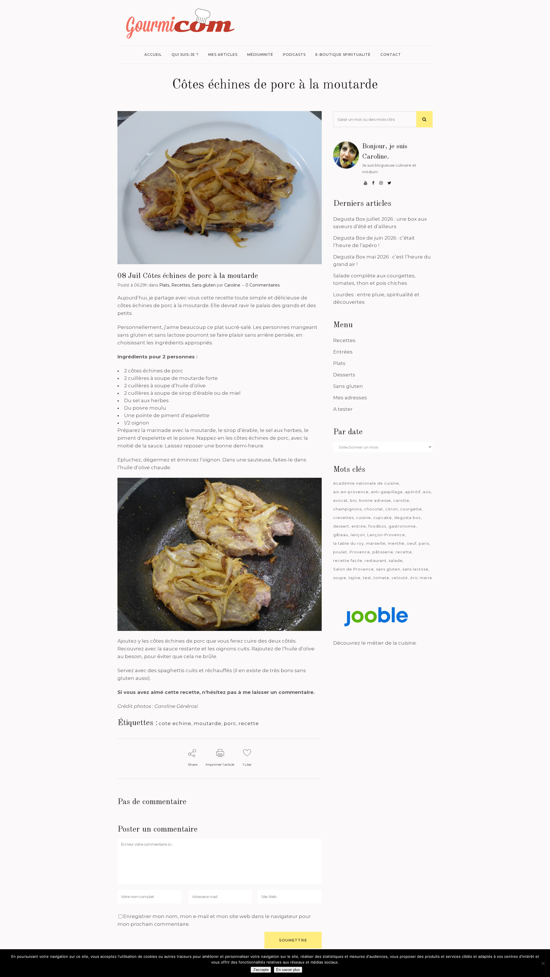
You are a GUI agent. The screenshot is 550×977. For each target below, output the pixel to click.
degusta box (407, 517)
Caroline (232, 285)
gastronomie (402, 526)
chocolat (373, 509)
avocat (340, 500)
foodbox (377, 526)
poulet (340, 552)
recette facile (347, 560)
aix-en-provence (351, 492)
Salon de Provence (353, 569)
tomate (381, 577)
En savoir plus (288, 970)
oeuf (412, 543)
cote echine (175, 723)
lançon (358, 534)
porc (230, 723)
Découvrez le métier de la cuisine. (375, 643)
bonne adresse (375, 500)
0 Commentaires (262, 285)
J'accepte (261, 970)
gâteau (340, 534)
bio (353, 500)
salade (396, 560)
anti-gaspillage (387, 492)
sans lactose (415, 569)
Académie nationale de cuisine (366, 483)
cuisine (363, 517)
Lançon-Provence (386, 534)
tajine (355, 577)
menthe (396, 543)
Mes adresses (350, 397)
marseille (376, 543)
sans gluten (388, 569)
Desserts (344, 375)
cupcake (382, 517)
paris (424, 543)
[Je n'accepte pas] (543, 963)
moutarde (207, 723)
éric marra (421, 577)
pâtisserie (382, 552)
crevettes (343, 517)
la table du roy (348, 543)
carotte (401, 500)
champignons (347, 509)
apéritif (413, 492)
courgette (411, 509)
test (367, 577)
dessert (341, 526)
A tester (343, 409)
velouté (400, 577)
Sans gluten (204, 285)
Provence (359, 552)
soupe (339, 577)
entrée (358, 526)
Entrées (343, 352)
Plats (164, 285)
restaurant (375, 560)
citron (391, 509)
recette (249, 723)
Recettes (180, 285)
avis (427, 492)
